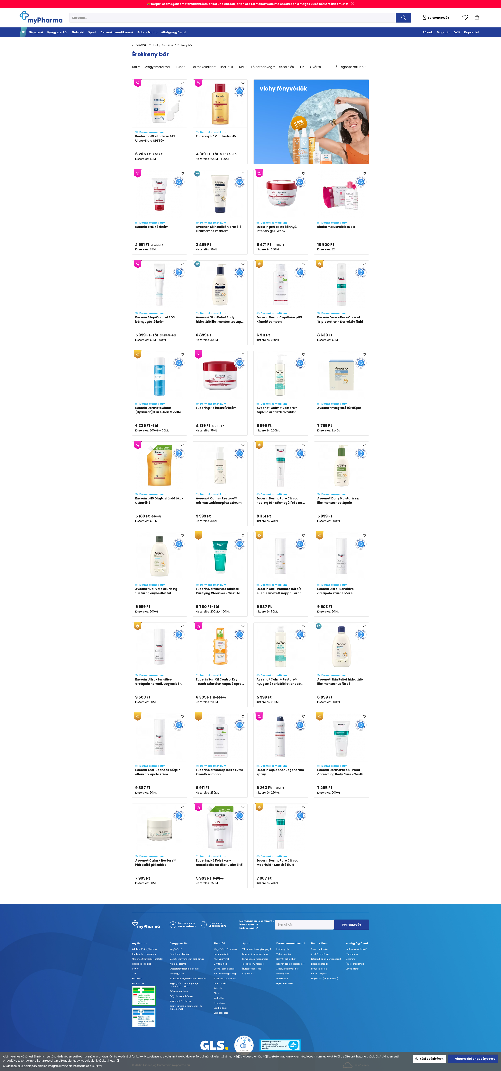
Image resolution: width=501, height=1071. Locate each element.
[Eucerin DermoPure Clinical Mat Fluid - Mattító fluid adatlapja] (280, 846)
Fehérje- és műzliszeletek (255, 954)
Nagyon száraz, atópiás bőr (290, 963)
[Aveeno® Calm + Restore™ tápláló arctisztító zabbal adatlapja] (280, 393)
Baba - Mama (320, 943)
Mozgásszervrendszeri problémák (187, 959)
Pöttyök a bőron (319, 968)
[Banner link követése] (311, 122)
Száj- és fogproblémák (181, 996)
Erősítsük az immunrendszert (326, 959)
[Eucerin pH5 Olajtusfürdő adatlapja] (220, 121)
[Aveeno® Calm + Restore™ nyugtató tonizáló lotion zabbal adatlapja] (280, 664)
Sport (246, 943)
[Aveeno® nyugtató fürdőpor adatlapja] (341, 393)
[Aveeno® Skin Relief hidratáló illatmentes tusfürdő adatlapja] (341, 664)
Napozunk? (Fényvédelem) (324, 978)
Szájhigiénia (220, 1008)
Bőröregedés (282, 973)
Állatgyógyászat (357, 943)
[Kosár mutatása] (476, 18)
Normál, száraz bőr (286, 959)
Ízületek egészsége (251, 968)
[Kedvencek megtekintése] (466, 18)
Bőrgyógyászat (177, 973)
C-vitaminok (220, 963)
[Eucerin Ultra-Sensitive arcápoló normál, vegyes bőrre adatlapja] (159, 664)
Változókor (219, 998)
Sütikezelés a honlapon (21, 1066)
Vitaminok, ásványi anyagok (256, 949)
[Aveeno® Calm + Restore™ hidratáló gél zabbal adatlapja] (159, 846)
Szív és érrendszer (179, 991)
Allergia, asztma (178, 963)
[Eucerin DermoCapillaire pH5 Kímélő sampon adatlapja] (280, 302)
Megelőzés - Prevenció (225, 949)
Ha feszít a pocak (319, 973)
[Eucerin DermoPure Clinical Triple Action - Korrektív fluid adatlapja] (341, 302)
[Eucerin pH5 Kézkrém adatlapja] (159, 212)
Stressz (217, 993)
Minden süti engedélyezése (475, 1059)
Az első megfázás (320, 954)
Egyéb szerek (352, 968)
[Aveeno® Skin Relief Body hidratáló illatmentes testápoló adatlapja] (220, 302)
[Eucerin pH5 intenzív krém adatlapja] (220, 393)
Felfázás (218, 988)
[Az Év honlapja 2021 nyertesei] (244, 1045)
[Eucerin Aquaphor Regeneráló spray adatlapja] (280, 755)
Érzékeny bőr (185, 45)
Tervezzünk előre (319, 949)
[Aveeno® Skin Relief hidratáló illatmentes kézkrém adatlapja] (220, 212)
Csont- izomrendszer (224, 968)
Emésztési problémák (225, 978)
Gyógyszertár (179, 943)
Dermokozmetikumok (291, 943)
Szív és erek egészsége (225, 973)
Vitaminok (351, 959)
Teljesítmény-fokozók (252, 963)
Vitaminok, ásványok (180, 1001)
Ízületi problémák (355, 963)
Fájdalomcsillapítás (180, 954)
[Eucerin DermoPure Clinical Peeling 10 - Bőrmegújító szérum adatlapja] (280, 483)
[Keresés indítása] (403, 18)
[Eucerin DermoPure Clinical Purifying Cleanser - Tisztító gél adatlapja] (220, 574)
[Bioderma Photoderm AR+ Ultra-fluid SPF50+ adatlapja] (159, 121)
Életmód (219, 943)
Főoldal (153, 45)
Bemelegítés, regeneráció (255, 959)
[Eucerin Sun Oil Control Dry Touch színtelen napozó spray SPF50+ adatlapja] (220, 664)
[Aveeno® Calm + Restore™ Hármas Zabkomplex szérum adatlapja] (220, 483)
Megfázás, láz (176, 949)
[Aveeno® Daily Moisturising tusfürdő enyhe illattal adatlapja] (159, 574)
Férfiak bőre (282, 978)
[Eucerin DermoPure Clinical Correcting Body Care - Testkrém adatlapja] (341, 755)
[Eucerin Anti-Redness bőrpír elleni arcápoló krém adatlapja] (159, 755)
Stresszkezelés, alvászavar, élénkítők (188, 978)
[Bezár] (352, 4)
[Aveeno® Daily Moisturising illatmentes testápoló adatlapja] (341, 483)
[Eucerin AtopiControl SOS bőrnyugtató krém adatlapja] (159, 302)
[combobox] (136, 67)
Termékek (167, 45)
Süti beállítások (431, 1059)
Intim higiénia (221, 983)
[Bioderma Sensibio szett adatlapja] (341, 212)
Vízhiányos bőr (283, 954)
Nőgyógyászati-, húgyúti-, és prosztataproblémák (185, 985)
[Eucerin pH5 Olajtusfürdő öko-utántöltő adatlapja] (159, 483)
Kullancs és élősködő (356, 949)
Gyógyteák (219, 1003)
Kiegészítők (247, 973)
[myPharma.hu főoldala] (41, 17)
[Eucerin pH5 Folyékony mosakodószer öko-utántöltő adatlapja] (220, 846)
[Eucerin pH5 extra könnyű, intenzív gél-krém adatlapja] (280, 212)
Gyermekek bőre (284, 983)
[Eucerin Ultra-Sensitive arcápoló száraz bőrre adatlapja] (341, 574)
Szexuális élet (221, 1012)
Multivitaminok (221, 959)
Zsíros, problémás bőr (287, 968)
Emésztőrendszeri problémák (184, 968)
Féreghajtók (352, 954)
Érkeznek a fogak (319, 963)
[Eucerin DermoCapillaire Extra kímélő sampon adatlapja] (220, 755)
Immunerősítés (222, 954)
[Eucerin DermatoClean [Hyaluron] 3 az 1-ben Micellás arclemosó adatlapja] (159, 393)
